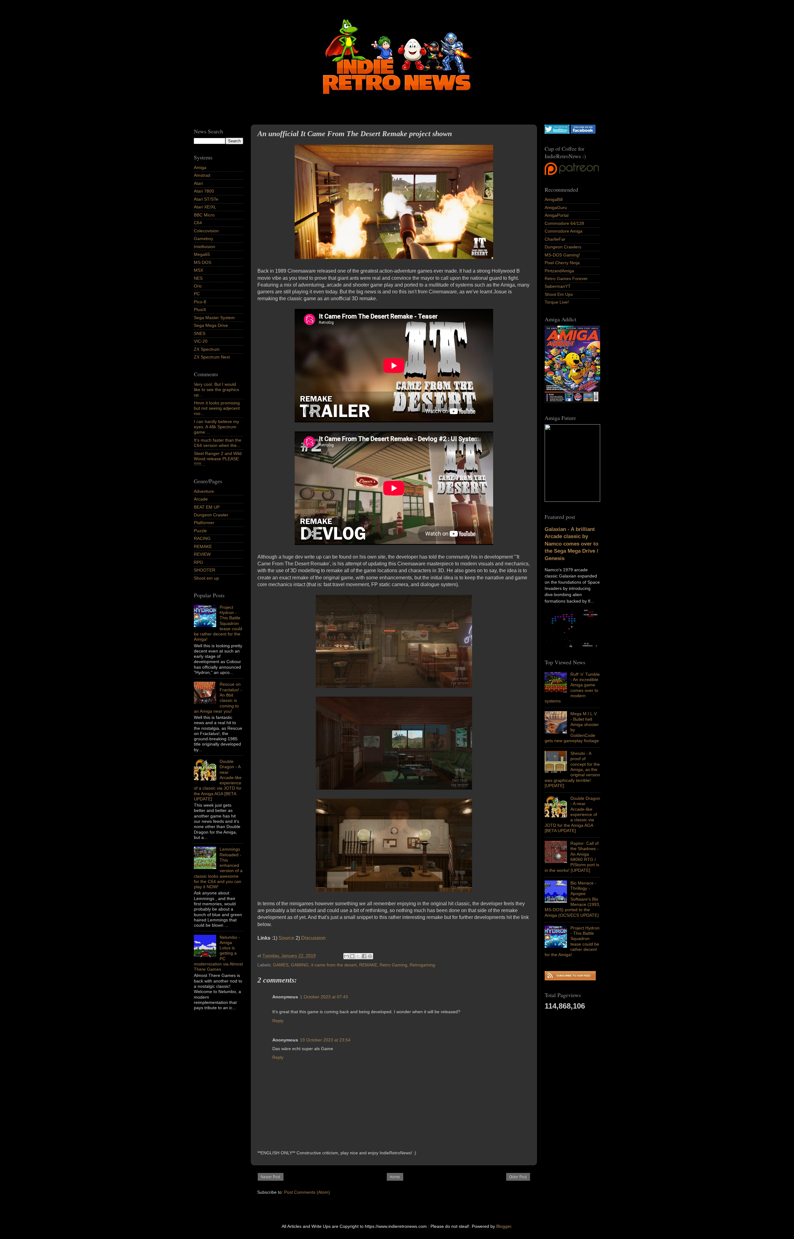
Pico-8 (200, 301)
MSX (198, 270)
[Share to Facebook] (364, 956)
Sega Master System (214, 317)
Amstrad (202, 175)
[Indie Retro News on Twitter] (557, 132)
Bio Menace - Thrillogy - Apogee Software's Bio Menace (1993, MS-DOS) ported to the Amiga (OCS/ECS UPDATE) (572, 899)
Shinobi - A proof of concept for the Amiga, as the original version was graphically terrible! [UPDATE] (572, 769)
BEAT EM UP (207, 507)
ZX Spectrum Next (212, 356)
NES (198, 278)
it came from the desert (334, 964)
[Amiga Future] (572, 401)
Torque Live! (557, 302)
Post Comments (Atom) (307, 1192)
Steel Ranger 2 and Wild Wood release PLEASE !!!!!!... (218, 459)
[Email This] (346, 956)
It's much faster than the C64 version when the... (217, 443)
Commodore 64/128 (564, 223)
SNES (199, 333)
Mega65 (202, 254)
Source (286, 938)
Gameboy (203, 238)
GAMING (300, 964)
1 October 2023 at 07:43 (324, 996)
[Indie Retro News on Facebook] (583, 132)
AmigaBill (554, 199)
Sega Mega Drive (211, 325)
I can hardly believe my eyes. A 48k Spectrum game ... (216, 427)
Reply (277, 1020)
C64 (198, 222)
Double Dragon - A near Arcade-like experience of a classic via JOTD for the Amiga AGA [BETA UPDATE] (572, 814)
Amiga (200, 167)
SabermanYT (558, 286)
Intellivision (204, 246)
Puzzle (200, 530)
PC (197, 293)
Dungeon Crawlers (563, 246)
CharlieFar (555, 239)
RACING (202, 538)
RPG (198, 562)
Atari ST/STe (206, 199)
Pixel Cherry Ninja (562, 262)
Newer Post (270, 1177)
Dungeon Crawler (211, 514)
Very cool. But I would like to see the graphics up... (216, 390)
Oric (198, 285)
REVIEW (202, 554)
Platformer (204, 522)
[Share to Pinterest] (370, 956)
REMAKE (368, 964)
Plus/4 (200, 309)
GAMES (280, 964)
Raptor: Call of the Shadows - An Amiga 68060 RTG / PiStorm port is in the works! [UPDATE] (572, 856)
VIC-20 (200, 341)
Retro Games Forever (566, 278)
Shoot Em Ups (559, 294)
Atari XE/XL (205, 206)
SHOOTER (204, 570)
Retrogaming (422, 964)
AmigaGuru (556, 207)
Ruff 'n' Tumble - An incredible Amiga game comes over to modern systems (572, 687)
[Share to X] (358, 956)
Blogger (503, 1226)
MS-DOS (202, 262)
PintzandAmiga (559, 270)
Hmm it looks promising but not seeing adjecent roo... (217, 408)
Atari (198, 183)
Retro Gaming (393, 964)
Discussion (313, 938)
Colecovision (206, 230)
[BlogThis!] (352, 956)
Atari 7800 (204, 191)
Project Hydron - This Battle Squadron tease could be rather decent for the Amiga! (572, 941)
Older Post (518, 1177)
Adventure (204, 491)
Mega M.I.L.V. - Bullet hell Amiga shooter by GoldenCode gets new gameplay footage (572, 727)
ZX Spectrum (207, 349)
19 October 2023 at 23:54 (325, 1039)
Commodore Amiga (563, 231)
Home (395, 1177)
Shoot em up (206, 578)
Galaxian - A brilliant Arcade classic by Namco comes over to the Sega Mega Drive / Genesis (571, 543)
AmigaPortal (557, 215)
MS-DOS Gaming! (562, 254)
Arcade (201, 499)
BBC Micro (204, 214)
